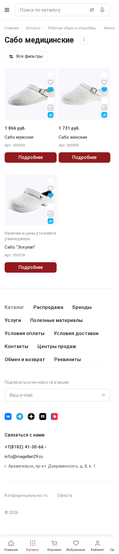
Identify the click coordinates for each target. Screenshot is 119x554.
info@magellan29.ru (24, 456)
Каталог (14, 307)
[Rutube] (42, 416)
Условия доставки (76, 333)
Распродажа (48, 307)
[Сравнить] (50, 107)
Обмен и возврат (25, 359)
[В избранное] (50, 82)
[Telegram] (19, 416)
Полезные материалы (56, 320)
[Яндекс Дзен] (31, 416)
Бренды (82, 307)
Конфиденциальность (26, 495)
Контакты (16, 346)
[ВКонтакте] (8, 416)
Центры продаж (57, 346)
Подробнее (30, 157)
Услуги (13, 320)
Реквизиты (67, 359)
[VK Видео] (54, 416)
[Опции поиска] (90, 10)
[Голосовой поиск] (103, 10)
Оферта (64, 495)
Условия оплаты (24, 333)
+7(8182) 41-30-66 (24, 447)
